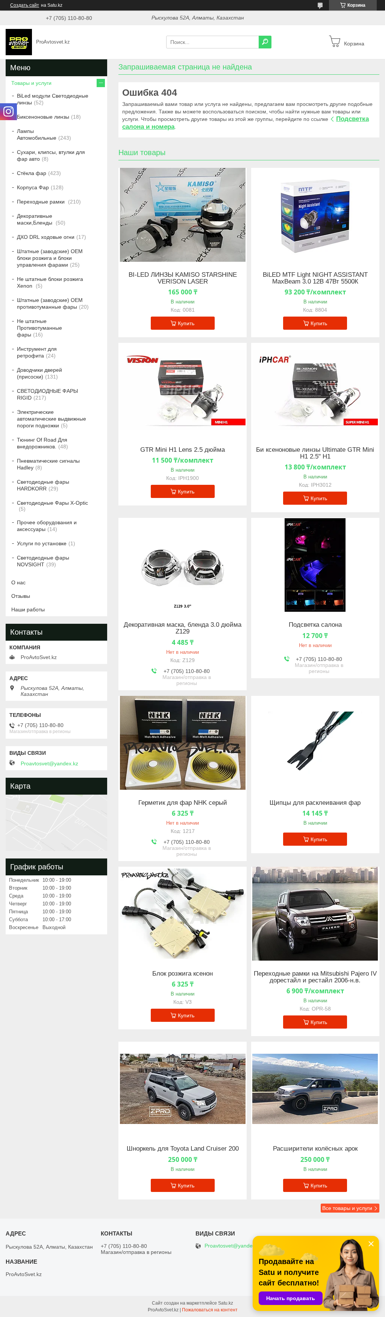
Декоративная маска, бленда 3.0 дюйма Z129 (182, 628)
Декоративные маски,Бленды (35, 219)
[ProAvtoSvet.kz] (19, 42)
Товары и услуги (31, 83)
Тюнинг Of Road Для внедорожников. (42, 443)
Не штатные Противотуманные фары (39, 328)
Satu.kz (225, 1303)
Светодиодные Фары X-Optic (52, 503)
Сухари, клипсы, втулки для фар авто (51, 155)
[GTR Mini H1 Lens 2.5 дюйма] (182, 390)
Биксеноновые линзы (43, 117)
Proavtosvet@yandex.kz (49, 763)
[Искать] (265, 42)
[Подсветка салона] (315, 565)
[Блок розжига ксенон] (182, 914)
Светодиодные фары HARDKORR (43, 485)
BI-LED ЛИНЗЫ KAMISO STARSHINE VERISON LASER (183, 278)
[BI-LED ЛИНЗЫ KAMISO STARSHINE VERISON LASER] (182, 215)
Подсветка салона (315, 625)
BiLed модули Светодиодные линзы (52, 99)
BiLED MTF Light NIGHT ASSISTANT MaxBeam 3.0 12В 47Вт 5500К (315, 278)
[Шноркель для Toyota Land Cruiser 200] (182, 1089)
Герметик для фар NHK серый (182, 803)
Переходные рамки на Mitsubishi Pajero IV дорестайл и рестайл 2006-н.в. (315, 977)
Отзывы (20, 596)
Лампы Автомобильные (36, 134)
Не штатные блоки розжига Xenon (50, 282)
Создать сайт (24, 5)
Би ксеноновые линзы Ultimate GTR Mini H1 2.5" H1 (315, 453)
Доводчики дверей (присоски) (39, 373)
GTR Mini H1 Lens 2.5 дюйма (182, 450)
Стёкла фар (31, 173)
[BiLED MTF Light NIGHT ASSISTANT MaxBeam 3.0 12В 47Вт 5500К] (315, 215)
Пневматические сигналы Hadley (48, 464)
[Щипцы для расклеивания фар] (315, 743)
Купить (186, 323)
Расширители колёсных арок (315, 1148)
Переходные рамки (41, 202)
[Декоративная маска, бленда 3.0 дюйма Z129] (182, 565)
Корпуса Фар (33, 187)
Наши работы (28, 609)
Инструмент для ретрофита (37, 352)
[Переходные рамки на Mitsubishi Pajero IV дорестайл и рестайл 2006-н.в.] (315, 914)
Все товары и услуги (347, 1208)
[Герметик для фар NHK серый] (182, 743)
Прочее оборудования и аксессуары (47, 525)
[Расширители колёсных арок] (315, 1089)
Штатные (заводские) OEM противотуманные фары (50, 303)
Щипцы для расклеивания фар (315, 803)
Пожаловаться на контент (210, 1309)
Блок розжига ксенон (182, 973)
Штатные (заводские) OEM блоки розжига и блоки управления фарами (50, 258)
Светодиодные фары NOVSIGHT (43, 561)
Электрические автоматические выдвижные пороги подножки (51, 418)
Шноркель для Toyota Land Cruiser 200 (183, 1148)
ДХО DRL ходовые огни (45, 237)
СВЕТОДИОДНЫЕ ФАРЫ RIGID (47, 394)
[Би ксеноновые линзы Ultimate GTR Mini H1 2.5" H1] (315, 390)
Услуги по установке (42, 543)
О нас (18, 582)
